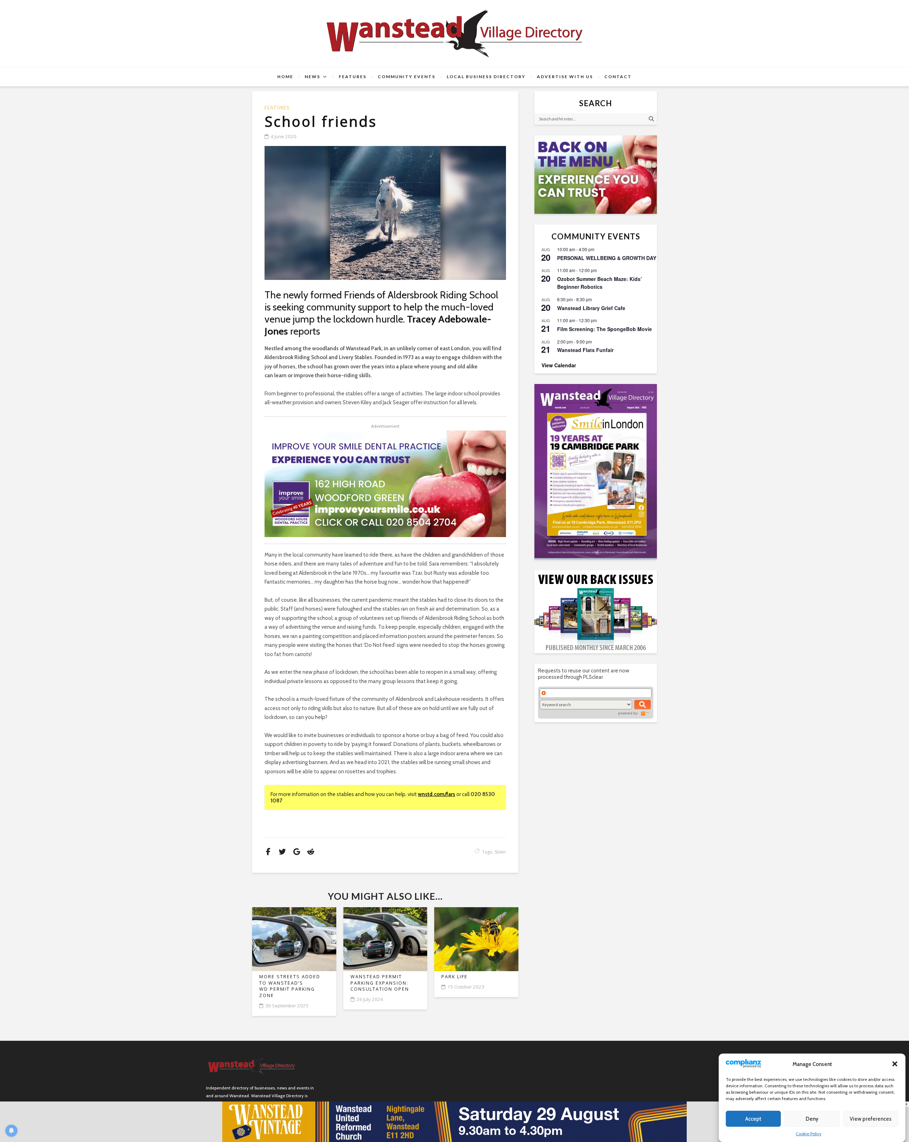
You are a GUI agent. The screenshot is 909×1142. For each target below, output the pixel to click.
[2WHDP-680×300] (385, 484)
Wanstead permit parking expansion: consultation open (379, 983)
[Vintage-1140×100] (454, 1121)
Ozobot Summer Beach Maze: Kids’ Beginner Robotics (599, 283)
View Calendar (558, 365)
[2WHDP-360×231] (595, 174)
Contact (618, 76)
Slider (500, 852)
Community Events (406, 76)
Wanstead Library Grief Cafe (591, 308)
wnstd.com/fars (436, 794)
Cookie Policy (808, 1133)
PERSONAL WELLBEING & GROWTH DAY (606, 257)
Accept (753, 1119)
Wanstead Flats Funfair (585, 349)
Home (285, 76)
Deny (812, 1119)
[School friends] (385, 213)
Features (352, 76)
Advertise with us (565, 76)
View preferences (871, 1119)
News (312, 76)
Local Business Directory (486, 76)
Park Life (454, 977)
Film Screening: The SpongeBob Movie (604, 328)
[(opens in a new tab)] (595, 471)
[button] (894, 1063)
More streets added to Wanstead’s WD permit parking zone (289, 986)
